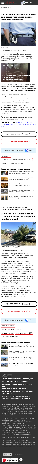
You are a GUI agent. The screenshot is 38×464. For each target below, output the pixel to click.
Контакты (23, 389)
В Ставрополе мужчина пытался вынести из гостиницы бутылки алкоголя (21, 172)
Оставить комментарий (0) (19, 141)
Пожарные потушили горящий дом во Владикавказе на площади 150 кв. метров (21, 345)
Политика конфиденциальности (16, 396)
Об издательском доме (11, 379)
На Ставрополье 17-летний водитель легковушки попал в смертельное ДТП (21, 358)
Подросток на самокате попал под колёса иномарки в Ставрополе (22, 351)
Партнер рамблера (18, 454)
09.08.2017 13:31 (6, 8)
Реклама (5, 382)
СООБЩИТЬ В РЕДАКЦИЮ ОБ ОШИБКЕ (16, 399)
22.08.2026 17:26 (6, 207)
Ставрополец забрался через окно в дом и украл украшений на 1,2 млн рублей (22, 184)
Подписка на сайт (9, 389)
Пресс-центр (28, 379)
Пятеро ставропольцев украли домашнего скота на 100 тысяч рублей (22, 190)
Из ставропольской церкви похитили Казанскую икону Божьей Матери (18, 124)
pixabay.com (5, 47)
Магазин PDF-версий (19, 382)
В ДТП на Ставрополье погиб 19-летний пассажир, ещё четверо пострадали (21, 364)
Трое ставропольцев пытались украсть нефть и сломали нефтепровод (21, 178)
